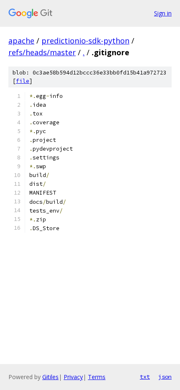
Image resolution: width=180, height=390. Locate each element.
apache (21, 41)
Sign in (163, 13)
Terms (96, 377)
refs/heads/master (42, 52)
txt (145, 376)
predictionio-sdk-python (85, 41)
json (165, 376)
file (22, 81)
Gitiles (50, 377)
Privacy (73, 377)
